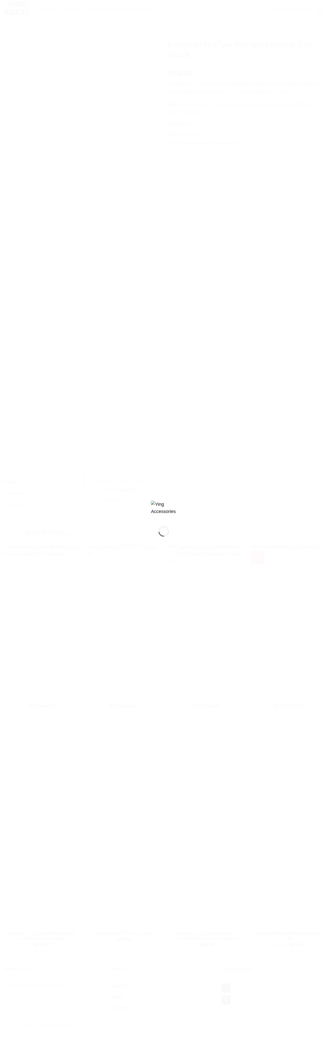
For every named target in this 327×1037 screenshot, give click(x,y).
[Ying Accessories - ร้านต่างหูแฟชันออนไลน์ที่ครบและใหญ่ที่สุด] (163, 509)
